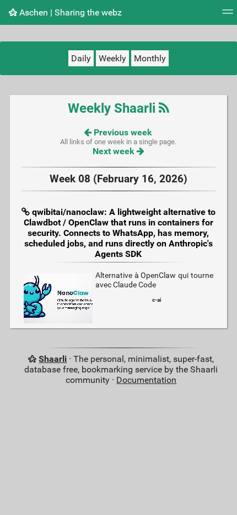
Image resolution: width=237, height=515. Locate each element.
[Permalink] (26, 212)
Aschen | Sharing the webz (69, 12)
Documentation (146, 380)
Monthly (150, 58)
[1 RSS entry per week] (164, 108)
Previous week (121, 132)
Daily (81, 58)
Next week (115, 151)
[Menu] (227, 15)
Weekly (112, 58)
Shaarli (53, 359)
